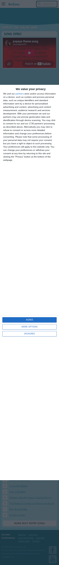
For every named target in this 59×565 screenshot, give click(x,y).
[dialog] (29, 282)
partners (19, 94)
